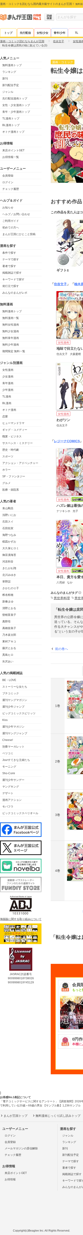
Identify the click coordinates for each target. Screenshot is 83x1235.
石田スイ (7, 521)
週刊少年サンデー (13, 780)
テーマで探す (10, 259)
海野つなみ (9, 535)
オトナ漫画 (9, 409)
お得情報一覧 (10, 157)
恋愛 (5, 416)
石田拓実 (7, 528)
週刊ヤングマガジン (14, 700)
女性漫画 (7, 369)
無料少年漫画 (10, 344)
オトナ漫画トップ (13, 131)
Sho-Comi (8, 773)
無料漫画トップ (12, 65)
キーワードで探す (13, 279)
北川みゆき (9, 575)
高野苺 (6, 621)
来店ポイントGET (13, 150)
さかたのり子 (10, 588)
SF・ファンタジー (13, 476)
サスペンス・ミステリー (17, 443)
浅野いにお (9, 515)
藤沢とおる (9, 648)
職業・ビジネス (12, 436)
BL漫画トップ (11, 125)
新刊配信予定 (10, 85)
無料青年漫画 (10, 338)
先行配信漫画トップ (14, 98)
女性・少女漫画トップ (16, 105)
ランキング (9, 71)
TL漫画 (6, 396)
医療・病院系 (10, 489)
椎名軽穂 (7, 594)
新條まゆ (7, 601)
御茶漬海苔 (9, 555)
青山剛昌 (7, 508)
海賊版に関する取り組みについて (21, 919)
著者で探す (9, 266)
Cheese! (7, 740)
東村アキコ (9, 641)
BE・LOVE (9, 680)
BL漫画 (6, 403)
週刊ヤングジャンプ (14, 733)
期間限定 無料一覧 (13, 351)
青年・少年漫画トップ (16, 111)
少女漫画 (7, 376)
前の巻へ (61, 649)
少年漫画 (7, 389)
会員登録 (7, 175)
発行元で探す (10, 286)
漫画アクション (12, 800)
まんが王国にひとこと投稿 (19, 234)
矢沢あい (7, 661)
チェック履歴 (10, 189)
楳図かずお (9, 541)
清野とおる (9, 608)
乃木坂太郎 (9, 634)
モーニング (9, 766)
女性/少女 (42, 32)
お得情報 (10, 1179)
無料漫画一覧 (10, 318)
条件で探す (9, 252)
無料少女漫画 (10, 331)
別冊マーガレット (13, 746)
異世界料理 (62, 598)
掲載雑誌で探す (12, 272)
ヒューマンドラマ (13, 423)
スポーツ (7, 456)
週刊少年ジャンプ (13, 706)
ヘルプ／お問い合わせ (16, 214)
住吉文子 (60, 284)
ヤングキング (10, 786)
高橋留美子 (9, 628)
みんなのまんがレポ (14, 292)
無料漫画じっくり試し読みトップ (58, 1115)
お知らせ (7, 207)
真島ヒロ (7, 654)
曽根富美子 (9, 614)
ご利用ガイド (10, 220)
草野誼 (6, 581)
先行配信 (25, 32)
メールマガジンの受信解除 (21, 1148)
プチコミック (10, 693)
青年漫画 (7, 383)
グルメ (6, 483)
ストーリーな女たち (14, 686)
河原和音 (7, 561)
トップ (8, 32)
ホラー (6, 469)
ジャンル (7, 91)
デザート (7, 793)
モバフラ (7, 806)
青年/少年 (59, 32)
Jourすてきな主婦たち (16, 760)
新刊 (5, 78)
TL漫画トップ (10, 118)
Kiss (5, 720)
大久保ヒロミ (10, 548)
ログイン (7, 182)
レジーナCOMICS (67, 441)
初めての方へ (10, 227)
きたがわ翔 (9, 568)
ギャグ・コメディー (14, 429)
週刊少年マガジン (13, 726)
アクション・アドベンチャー (20, 463)
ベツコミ (7, 753)
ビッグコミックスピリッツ (19, 713)
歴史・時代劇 (10, 449)
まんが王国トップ (15, 1115)
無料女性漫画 (10, 324)
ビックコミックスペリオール (20, 813)
